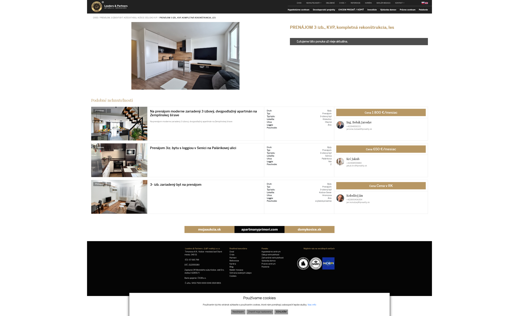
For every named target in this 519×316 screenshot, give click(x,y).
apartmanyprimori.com (259, 229)
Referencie (234, 261)
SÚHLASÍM (281, 312)
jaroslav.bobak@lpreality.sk (359, 129)
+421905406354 (354, 199)
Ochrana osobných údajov (240, 273)
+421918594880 (354, 163)
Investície (372, 10)
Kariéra (232, 264)
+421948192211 (353, 126)
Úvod (95, 18)
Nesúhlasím (238, 312)
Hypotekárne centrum (298, 10)
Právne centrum (407, 10)
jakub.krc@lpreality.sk (356, 165)
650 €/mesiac (381, 149)
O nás (231, 255)
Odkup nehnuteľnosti (270, 255)
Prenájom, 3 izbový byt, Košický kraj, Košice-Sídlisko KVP (129, 18)
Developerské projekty (324, 10)
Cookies (232, 276)
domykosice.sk (309, 229)
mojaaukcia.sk (209, 229)
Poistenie (423, 10)
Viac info (312, 305)
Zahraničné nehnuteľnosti (273, 258)
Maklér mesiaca (236, 270)
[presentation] (94, 56)
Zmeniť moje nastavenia (260, 312)
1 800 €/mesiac (381, 112)
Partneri (233, 258)
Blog (231, 267)
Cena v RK (381, 186)
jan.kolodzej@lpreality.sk (358, 202)
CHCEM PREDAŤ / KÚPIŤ (351, 10)
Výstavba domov (388, 10)
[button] (313, 3)
